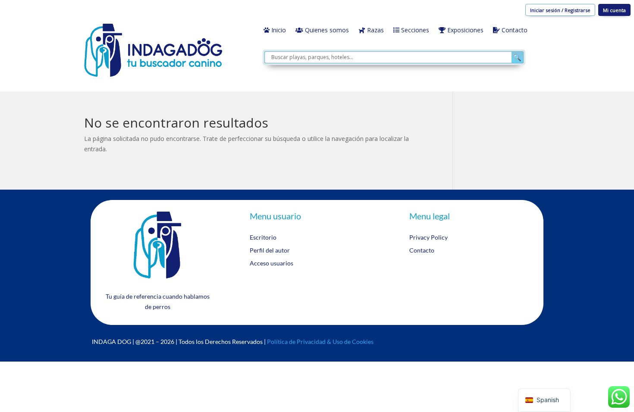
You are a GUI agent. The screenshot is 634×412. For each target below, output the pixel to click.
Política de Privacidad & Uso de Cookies (320, 341)
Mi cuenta (614, 10)
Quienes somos (326, 30)
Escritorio (263, 237)
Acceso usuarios (271, 263)
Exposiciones (464, 30)
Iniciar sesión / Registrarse (560, 10)
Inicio (278, 30)
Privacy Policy (428, 237)
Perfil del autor (270, 250)
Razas (374, 30)
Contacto (513, 30)
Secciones (414, 30)
